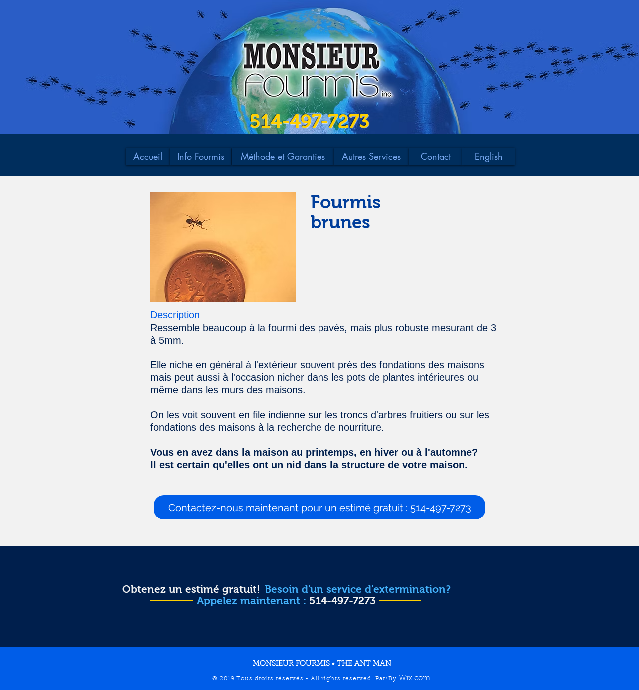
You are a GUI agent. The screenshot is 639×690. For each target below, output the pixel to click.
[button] (319, 507)
